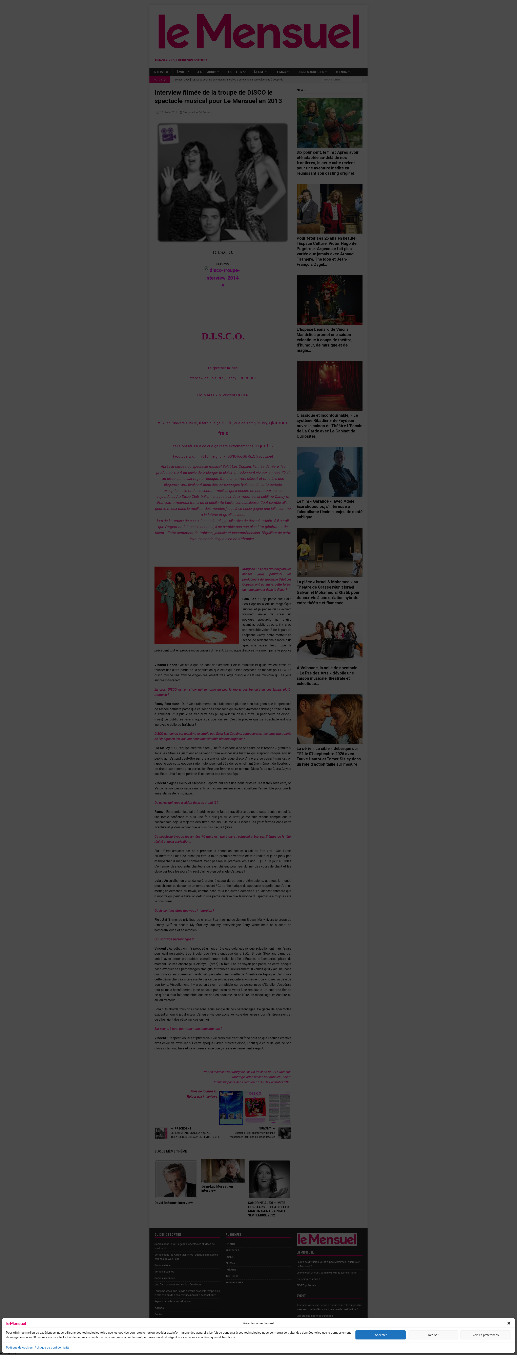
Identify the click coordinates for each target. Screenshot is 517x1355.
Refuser (433, 1335)
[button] (509, 1323)
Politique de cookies (19, 1347)
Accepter (381, 1335)
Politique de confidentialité (52, 1347)
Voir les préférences (486, 1335)
